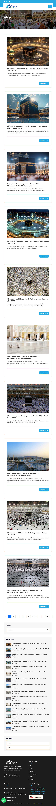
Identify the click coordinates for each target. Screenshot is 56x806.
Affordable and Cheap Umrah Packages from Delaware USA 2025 (29, 709)
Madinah (9, 748)
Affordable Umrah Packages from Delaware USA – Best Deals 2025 (29, 703)
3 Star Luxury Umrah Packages (38, 791)
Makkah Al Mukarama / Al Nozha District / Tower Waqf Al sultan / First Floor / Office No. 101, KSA (16, 793)
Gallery (31, 776)
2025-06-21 (16, 645)
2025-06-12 (16, 693)
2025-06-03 (16, 711)
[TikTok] (18, 775)
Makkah (9, 743)
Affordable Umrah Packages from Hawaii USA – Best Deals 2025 (27, 69)
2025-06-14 (16, 681)
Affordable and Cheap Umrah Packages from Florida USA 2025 (27, 534)
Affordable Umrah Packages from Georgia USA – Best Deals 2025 (28, 242)
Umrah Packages (33, 774)
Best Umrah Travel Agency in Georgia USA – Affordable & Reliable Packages (24, 185)
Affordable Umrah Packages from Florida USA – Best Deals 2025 (27, 417)
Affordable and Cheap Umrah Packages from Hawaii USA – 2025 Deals (27, 127)
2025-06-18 (16, 658)
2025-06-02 (16, 718)
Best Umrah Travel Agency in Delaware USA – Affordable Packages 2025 (24, 591)
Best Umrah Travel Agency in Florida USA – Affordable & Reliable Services (23, 357)
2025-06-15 (16, 675)
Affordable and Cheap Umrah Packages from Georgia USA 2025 (27, 300)
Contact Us (32, 779)
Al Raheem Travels (38, 804)
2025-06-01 (16, 723)
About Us (31, 768)
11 (47, 617)
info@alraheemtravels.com (11, 797)
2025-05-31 (16, 730)
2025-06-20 (16, 651)
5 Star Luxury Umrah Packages (38, 788)
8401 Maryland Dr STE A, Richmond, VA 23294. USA (16, 789)
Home (6, 20)
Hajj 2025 (32, 771)
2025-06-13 (16, 688)
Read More (43, 83)
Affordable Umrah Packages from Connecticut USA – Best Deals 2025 (30, 721)
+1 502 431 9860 (9, 800)
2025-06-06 (16, 700)
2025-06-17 (16, 663)
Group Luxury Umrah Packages (38, 793)
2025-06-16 (16, 668)
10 (43, 617)
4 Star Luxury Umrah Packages (38, 790)
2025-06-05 (16, 705)
